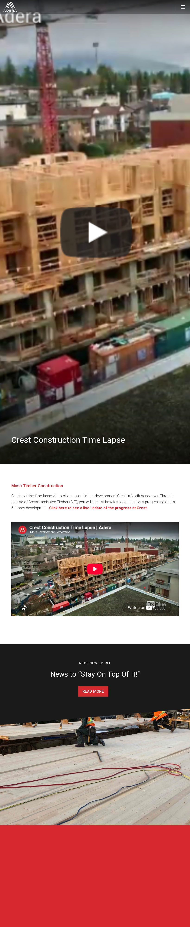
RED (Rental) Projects (26, 901)
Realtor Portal (91, 906)
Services (90, 897)
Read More (93, 691)
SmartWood (94, 889)
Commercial (94, 881)
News (56, 919)
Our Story (59, 889)
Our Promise (61, 901)
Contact (127, 881)
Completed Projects (25, 895)
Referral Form (128, 901)
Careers (58, 913)
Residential (22, 881)
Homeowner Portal (95, 912)
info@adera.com (131, 895)
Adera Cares (61, 907)
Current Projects (22, 889)
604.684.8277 (129, 889)
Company (61, 881)
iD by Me (87, 918)
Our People (60, 895)
